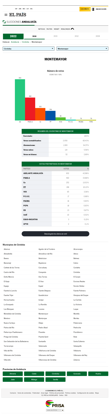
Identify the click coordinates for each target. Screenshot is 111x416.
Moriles (76, 318)
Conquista (42, 272)
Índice (61, 395)
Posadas (42, 332)
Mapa (97, 393)
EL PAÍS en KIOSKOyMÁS (50, 395)
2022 (13, 36)
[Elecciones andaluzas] (24, 22)
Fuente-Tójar (8, 295)
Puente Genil (43, 337)
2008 (98, 36)
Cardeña (77, 268)
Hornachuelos (9, 300)
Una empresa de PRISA (55, 403)
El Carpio (77, 277)
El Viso (41, 281)
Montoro (7, 318)
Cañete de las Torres (11, 268)
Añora (76, 254)
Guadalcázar (43, 295)
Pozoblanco (78, 332)
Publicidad (36, 393)
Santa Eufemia (79, 341)
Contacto (13, 393)
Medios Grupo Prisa (55, 410)
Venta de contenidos (24, 393)
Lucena (41, 309)
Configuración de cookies (85, 393)
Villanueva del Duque (47, 355)
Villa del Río (8, 351)
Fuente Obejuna (44, 291)
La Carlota (77, 300)
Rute (75, 337)
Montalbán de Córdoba (12, 314)
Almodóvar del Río (45, 254)
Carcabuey (43, 268)
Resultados (65, 29)
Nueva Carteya (9, 323)
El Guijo (6, 281)
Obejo (41, 323)
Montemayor (43, 314)
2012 (77, 36)
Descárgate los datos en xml (55, 234)
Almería (13, 374)
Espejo (6, 286)
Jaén (13, 379)
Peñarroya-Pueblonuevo (13, 332)
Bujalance (42, 263)
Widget (56, 29)
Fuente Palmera (80, 291)
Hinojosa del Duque (81, 295)
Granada (77, 374)
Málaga (34, 379)
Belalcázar (43, 258)
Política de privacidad (56, 393)
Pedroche (77, 328)
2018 (34, 36)
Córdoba (77, 272)
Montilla (76, 314)
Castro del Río (9, 272)
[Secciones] (6, 14)
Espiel (41, 286)
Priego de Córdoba (11, 337)
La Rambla (43, 305)
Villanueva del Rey (80, 355)
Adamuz (7, 249)
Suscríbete (85, 9)
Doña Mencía (9, 277)
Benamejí (7, 263)
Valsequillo (78, 346)
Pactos (49, 29)
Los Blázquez (9, 309)
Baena (6, 258)
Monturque (43, 318)
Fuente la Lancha (10, 291)
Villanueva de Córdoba (12, 355)
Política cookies (70, 393)
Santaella (42, 341)
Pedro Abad (43, 328)
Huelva (98, 374)
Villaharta (77, 351)
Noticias (41, 29)
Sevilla (55, 379)
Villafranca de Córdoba (47, 351)
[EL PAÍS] (18, 14)
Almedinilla (8, 254)
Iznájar (41, 300)
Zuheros (77, 360)
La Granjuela (8, 305)
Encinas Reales (79, 281)
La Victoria (78, 305)
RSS (66, 395)
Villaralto (7, 360)
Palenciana (78, 323)
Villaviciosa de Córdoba (47, 360)
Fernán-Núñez (79, 286)
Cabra (76, 263)
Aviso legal (44, 393)
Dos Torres (43, 277)
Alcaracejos (78, 249)
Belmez (76, 258)
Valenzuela (43, 346)
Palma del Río (9, 328)
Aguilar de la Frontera (47, 249)
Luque (76, 309)
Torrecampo (8, 346)
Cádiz (34, 374)
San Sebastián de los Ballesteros (16, 341)
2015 (55, 36)
